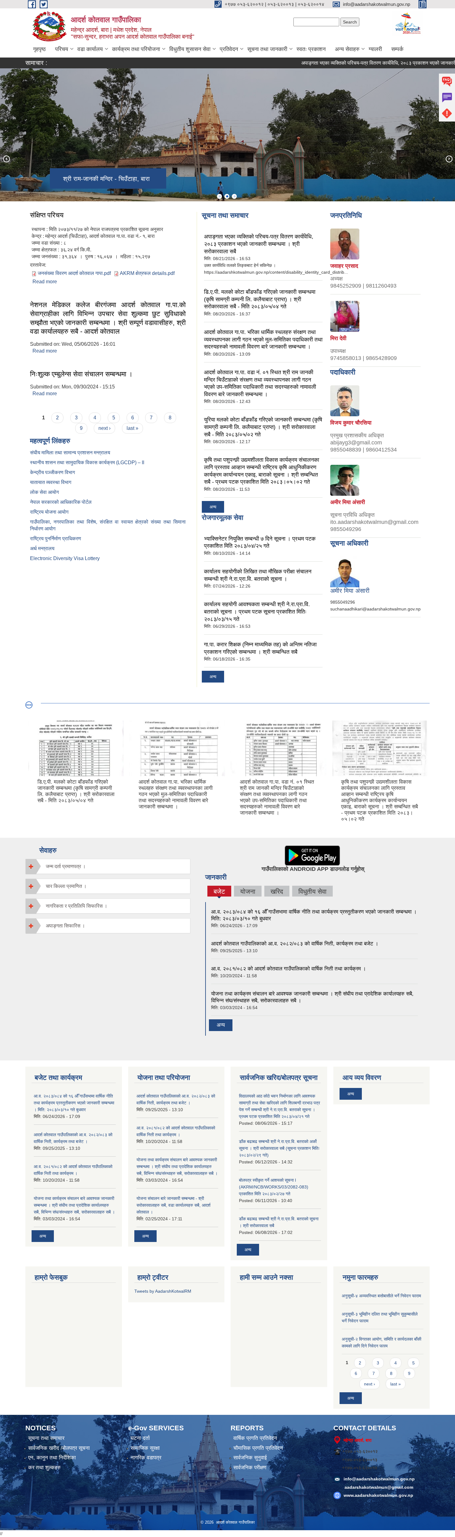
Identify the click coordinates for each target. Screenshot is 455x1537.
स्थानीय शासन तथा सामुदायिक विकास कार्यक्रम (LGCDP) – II (87, 462)
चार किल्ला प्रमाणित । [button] (66, 886)
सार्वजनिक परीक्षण (249, 1468)
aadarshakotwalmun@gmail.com (378, 1487)
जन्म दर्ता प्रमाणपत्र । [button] (66, 866)
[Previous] (6, 159)
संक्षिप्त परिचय (46, 215)
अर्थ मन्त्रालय (42, 548)
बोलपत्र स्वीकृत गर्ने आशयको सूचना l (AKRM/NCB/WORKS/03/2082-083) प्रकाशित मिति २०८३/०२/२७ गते (273, 1187)
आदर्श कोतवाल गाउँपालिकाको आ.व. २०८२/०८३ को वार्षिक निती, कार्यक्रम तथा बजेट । (294, 944)
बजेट (219, 892)
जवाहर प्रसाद (344, 266)
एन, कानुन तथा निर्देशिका (52, 1458)
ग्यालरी (375, 49)
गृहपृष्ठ (39, 49)
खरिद (277, 891)
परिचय (61, 49)
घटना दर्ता (140, 1438)
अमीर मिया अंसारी (347, 502)
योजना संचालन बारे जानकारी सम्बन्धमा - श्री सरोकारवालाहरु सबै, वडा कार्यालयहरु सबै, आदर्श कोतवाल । (173, 1205)
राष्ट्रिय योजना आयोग (49, 512)
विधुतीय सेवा (312, 891)
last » (132, 428)
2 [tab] (226, 196)
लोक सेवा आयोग (44, 492)
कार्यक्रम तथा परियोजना (136, 49)
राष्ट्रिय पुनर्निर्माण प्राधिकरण (55, 538)
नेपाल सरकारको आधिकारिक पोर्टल (61, 502)
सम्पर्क (397, 49)
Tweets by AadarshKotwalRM (162, 1291)
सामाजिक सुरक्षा (145, 1448)
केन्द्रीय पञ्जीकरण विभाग (52, 472)
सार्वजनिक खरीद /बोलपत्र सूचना (59, 1448)
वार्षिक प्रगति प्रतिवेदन (255, 1438)
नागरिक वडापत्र (146, 1458)
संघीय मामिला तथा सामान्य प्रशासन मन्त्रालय (70, 452)
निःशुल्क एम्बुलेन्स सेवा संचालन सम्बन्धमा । (81, 374)
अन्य (213, 506)
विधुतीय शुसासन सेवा (189, 49)
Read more (44, 281)
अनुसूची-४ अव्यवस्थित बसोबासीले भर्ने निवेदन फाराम (381, 1295)
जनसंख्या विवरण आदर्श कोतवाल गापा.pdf (74, 273)
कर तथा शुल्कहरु (44, 1468)
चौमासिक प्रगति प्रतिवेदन (258, 1448)
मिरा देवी (338, 338)
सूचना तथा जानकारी (267, 49)
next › (104, 428)
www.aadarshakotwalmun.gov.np (378, 1495)
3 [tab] (234, 196)
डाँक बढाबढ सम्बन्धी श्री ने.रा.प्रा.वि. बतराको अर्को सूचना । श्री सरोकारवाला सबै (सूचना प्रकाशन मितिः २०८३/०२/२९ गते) (279, 1148)
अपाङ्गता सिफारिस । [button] (65, 925)
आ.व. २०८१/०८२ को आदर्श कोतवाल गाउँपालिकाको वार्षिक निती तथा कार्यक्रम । (288, 969)
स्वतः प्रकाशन (311, 49)
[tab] (108, 866)
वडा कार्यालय (90, 49)
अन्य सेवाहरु (347, 49)
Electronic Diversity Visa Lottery (65, 558)
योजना (247, 891)
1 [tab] (219, 196)
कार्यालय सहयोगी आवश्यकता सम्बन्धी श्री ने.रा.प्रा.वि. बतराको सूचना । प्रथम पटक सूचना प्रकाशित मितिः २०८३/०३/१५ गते (257, 611)
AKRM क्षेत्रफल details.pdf (147, 273)
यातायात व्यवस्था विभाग (50, 482)
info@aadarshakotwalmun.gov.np (379, 1478)
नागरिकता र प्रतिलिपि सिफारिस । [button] (76, 906)
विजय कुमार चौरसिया (350, 423)
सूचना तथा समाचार (46, 1438)
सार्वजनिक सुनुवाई (250, 1458)
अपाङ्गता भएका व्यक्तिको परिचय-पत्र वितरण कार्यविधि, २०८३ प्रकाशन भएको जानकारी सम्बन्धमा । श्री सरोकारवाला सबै (258, 243)
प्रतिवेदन (229, 49)
